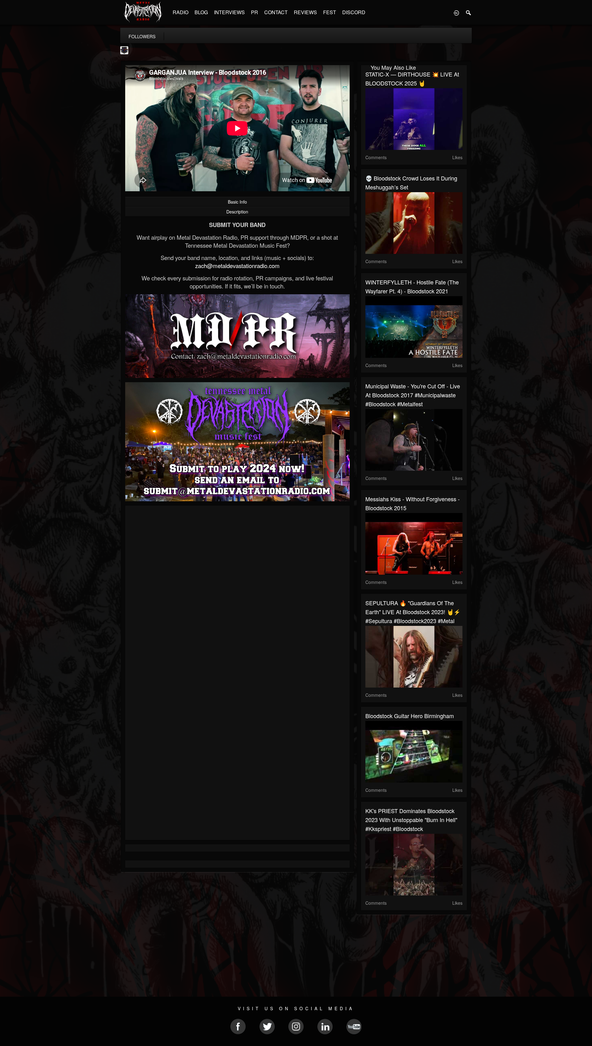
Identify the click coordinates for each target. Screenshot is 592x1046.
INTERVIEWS (229, 12)
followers (142, 36)
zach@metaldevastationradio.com (237, 266)
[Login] (456, 12)
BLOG (201, 12)
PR (254, 12)
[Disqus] (237, 592)
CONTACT (276, 12)
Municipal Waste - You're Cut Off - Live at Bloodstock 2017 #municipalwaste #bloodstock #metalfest (412, 395)
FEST (329, 12)
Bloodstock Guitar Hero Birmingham (409, 716)
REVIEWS (305, 12)
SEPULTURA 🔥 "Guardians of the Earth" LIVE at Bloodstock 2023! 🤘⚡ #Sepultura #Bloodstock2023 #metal (412, 612)
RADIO (180, 12)
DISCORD (353, 12)
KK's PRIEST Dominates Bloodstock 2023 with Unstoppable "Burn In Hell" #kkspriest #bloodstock (411, 820)
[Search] (469, 12)
